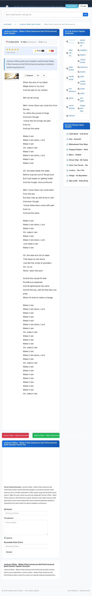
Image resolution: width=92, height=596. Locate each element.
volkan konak (82, 61)
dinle (82, 76)
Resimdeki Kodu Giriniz (13, 542)
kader (82, 89)
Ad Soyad (8, 509)
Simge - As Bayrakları (78, 175)
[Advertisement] (11, 118)
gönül (71, 98)
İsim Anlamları (73, 591)
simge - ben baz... (83, 108)
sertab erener (83, 82)
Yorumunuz (9, 518)
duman (82, 72)
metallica (83, 50)
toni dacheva (72, 90)
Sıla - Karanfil (75, 139)
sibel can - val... (71, 53)
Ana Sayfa (7, 24)
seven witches (72, 106)
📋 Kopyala (29, 75)
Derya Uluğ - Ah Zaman (79, 160)
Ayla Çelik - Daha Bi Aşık (79, 181)
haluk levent (71, 68)
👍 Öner (38, 51)
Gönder (9, 552)
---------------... (72, 41)
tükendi (72, 116)
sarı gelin (82, 99)
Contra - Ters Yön (76, 170)
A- (44, 75)
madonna (83, 67)
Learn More (71, 6)
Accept (83, 6)
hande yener (71, 77)
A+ (38, 75)
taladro (83, 55)
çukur (82, 93)
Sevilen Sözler (85, 591)
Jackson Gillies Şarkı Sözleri (30, 24)
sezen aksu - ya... (82, 42)
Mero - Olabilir (75, 155)
